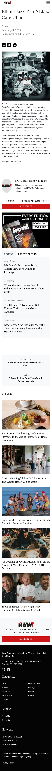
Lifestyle (31, 688)
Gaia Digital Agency (22, 756)
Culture (5, 699)
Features (6, 691)
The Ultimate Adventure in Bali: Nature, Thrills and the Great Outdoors (22, 308)
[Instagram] (3, 669)
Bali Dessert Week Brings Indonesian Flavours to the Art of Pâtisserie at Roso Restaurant (24, 437)
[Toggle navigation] (48, 2)
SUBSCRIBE (26, 639)
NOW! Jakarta (9, 741)
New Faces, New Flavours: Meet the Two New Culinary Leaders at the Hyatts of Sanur (24, 328)
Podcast (31, 695)
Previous (26, 359)
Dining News (9, 261)
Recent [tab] (8, 254)
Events (5, 688)
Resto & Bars (34, 684)
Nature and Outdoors (13, 300)
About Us (6, 716)
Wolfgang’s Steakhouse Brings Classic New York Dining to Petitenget (21, 269)
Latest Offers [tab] (27, 254)
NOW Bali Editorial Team (20, 34)
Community (9, 281)
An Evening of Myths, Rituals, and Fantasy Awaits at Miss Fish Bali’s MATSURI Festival (26, 565)
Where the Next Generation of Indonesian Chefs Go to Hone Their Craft (24, 288)
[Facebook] (9, 669)
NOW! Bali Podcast (12, 737)
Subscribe (6, 720)
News (5, 26)
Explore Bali (7, 695)
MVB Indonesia (9, 744)
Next (26, 375)
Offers (31, 691)
